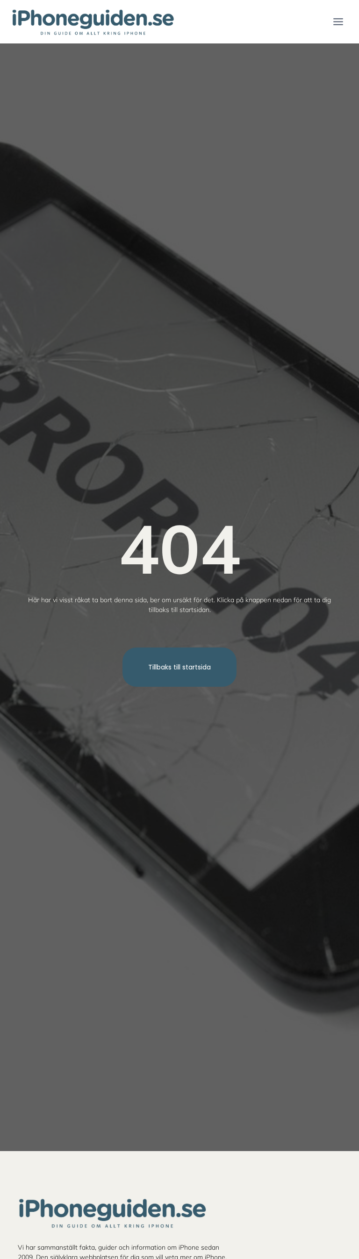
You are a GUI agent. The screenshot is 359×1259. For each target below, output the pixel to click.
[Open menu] (338, 21)
